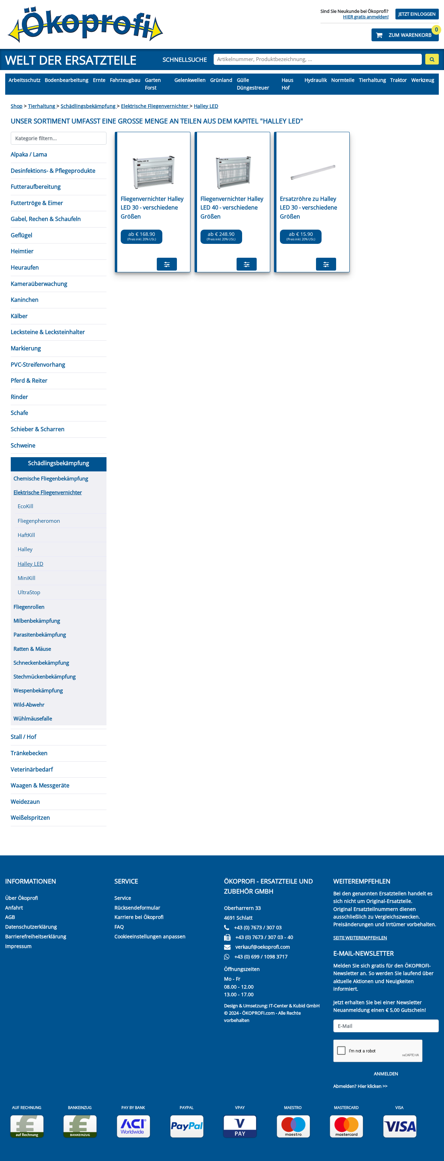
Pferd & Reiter (29, 380)
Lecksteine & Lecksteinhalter (48, 332)
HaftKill (26, 534)
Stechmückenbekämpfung (45, 676)
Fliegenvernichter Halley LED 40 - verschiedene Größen (231, 207)
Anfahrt (14, 907)
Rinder (19, 397)
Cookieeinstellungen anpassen (150, 936)
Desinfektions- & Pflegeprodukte (53, 170)
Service (122, 898)
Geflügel (21, 235)
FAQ (119, 926)
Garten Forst (153, 84)
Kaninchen (25, 300)
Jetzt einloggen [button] (417, 14)
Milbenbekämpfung (37, 620)
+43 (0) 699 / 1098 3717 (261, 956)
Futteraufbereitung (36, 186)
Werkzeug (422, 80)
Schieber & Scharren (38, 429)
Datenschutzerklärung (31, 926)
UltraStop (29, 592)
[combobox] (318, 59)
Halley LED (206, 106)
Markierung (26, 348)
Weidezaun (25, 801)
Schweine (23, 445)
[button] (405, 34)
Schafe (19, 413)
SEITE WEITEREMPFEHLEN (360, 937)
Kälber (19, 316)
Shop (17, 106)
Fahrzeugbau (125, 80)
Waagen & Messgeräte (40, 785)
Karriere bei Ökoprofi (138, 917)
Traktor (398, 80)
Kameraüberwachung (39, 284)
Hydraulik (316, 80)
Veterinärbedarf (32, 769)
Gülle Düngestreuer (253, 84)
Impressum (18, 946)
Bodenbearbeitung (66, 80)
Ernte (99, 80)
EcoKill (25, 506)
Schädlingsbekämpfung (89, 106)
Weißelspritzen (30, 817)
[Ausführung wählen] (167, 264)
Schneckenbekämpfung (41, 662)
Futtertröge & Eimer (37, 203)
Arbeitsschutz (25, 80)
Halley (25, 549)
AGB (10, 917)
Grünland (221, 80)
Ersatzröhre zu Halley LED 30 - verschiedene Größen (308, 207)
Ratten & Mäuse (32, 648)
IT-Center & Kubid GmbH (294, 1005)
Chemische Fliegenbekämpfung (51, 478)
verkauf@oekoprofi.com (263, 947)
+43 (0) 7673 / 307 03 (258, 927)
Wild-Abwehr (29, 704)
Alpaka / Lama (29, 154)
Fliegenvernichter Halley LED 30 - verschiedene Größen (152, 207)
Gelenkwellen (190, 80)
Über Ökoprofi (21, 898)
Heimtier (22, 251)
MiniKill (26, 577)
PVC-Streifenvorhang (38, 364)
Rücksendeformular (137, 907)
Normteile (343, 80)
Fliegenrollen (29, 606)
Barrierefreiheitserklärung (35, 936)
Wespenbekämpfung (38, 690)
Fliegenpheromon (39, 520)
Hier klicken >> (372, 1086)
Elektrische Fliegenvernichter (155, 106)
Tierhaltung (372, 80)
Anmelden (386, 1074)
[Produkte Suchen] (432, 59)
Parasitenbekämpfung (40, 634)
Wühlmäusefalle (33, 718)
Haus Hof (287, 84)
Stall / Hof (23, 737)
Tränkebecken (29, 753)
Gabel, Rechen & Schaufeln (46, 219)
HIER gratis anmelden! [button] (365, 17)
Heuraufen (25, 267)
